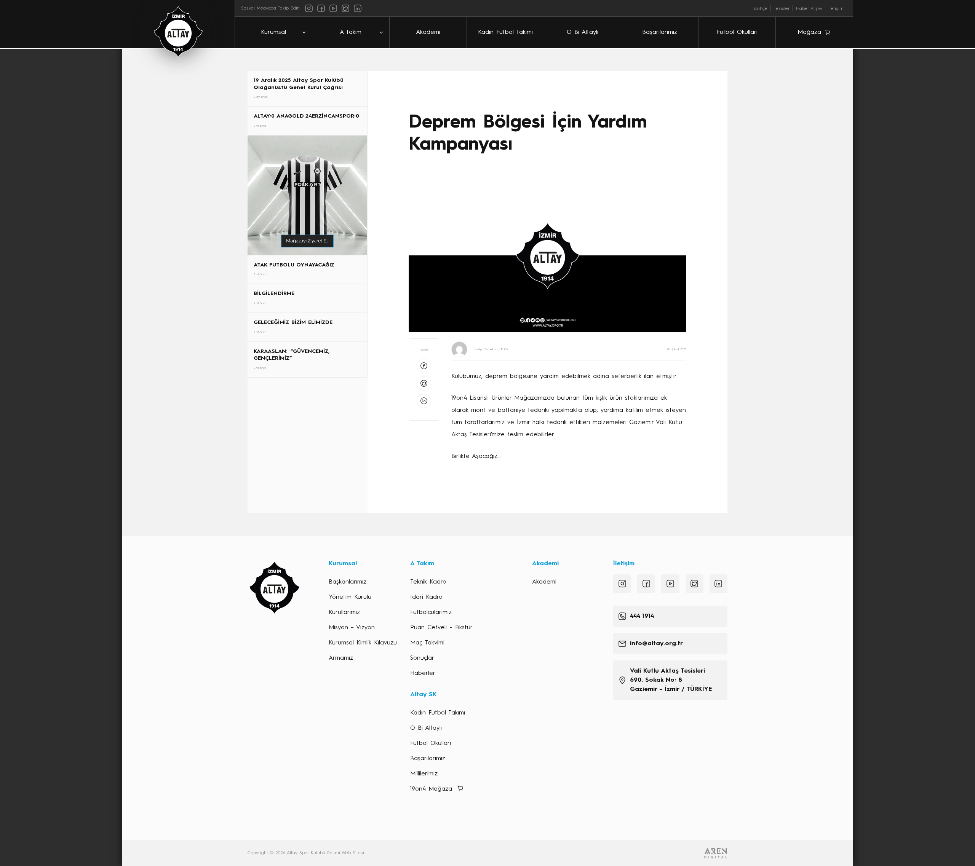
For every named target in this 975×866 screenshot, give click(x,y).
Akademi (428, 32)
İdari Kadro (426, 597)
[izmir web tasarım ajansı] (715, 853)
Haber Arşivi (809, 8)
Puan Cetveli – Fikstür (441, 628)
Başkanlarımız (347, 582)
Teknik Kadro (428, 582)
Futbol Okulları (737, 32)
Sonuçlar (422, 658)
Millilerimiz (424, 774)
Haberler (422, 673)
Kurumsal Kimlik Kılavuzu (363, 643)
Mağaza (809, 32)
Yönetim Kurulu (350, 597)
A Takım (350, 32)
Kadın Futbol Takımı (505, 32)
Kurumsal (273, 32)
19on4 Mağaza (431, 789)
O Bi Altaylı (582, 32)
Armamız (341, 658)
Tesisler (782, 8)
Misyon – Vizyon (352, 628)
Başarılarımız (659, 32)
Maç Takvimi (427, 643)
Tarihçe (759, 8)
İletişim (836, 8)
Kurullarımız (344, 612)
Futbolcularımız (431, 612)
